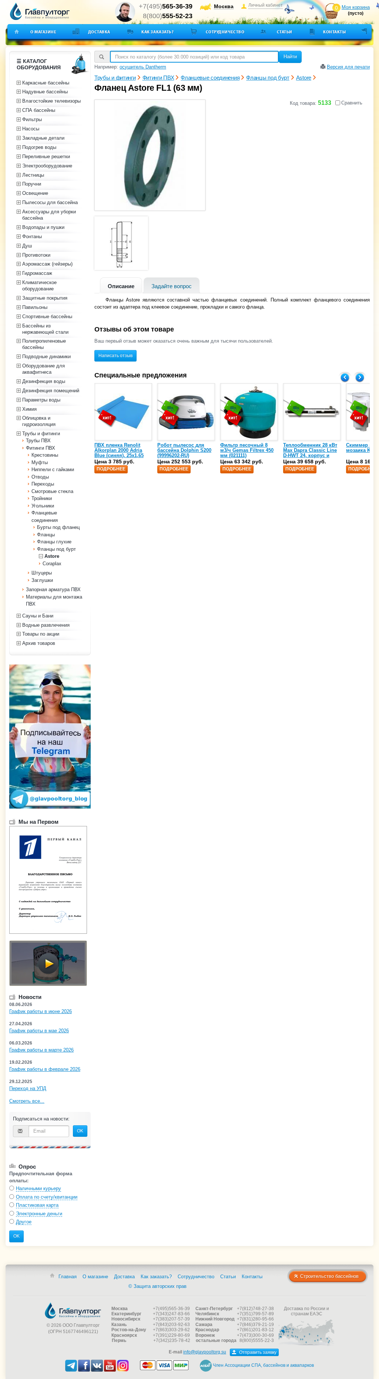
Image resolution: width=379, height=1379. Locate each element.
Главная (67, 1276)
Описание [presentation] (121, 286)
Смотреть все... (26, 1101)
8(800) (167, 16)
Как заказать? (157, 31)
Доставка (99, 31)
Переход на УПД (27, 1088)
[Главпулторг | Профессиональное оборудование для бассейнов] (40, 11)
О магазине (43, 31)
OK (80, 1130)
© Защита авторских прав (157, 1286)
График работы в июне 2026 (40, 1011)
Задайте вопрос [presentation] (171, 286)
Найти (290, 56)
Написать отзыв (115, 355)
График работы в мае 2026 (39, 1030)
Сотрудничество (225, 31)
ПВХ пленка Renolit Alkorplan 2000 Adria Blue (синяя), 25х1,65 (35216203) (119, 453)
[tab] (121, 285)
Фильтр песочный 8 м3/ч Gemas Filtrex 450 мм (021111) (247, 450)
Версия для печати (348, 67)
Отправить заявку (257, 1352)
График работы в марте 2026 (41, 1050)
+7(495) (165, 6)
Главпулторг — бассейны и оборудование (73, 1310)
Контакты (334, 31)
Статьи (284, 31)
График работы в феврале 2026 (44, 1069)
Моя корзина (356, 7)
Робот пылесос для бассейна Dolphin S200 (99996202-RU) (184, 450)
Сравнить (351, 103)
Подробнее (111, 469)
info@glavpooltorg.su (204, 1352)
